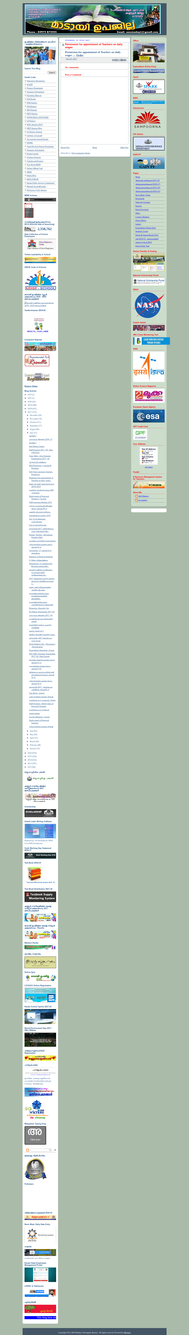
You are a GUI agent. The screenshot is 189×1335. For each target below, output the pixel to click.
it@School (31, 121)
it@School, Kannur (34, 132)
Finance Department (35, 88)
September (34, 426)
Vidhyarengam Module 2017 (40, 502)
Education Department (36, 81)
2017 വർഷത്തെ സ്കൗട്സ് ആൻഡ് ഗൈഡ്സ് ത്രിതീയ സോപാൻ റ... (41, 581)
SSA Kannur (31, 106)
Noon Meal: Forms (142, 195)
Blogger (127, 1332)
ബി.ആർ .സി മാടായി (34, 136)
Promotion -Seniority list (39, 608)
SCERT (30, 85)
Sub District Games (36, 446)
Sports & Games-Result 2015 (146, 235)
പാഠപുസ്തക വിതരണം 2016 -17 (40, 439)
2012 (30, 767)
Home (94, 147)
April (32, 738)
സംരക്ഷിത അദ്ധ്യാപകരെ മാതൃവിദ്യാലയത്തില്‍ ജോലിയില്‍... (39, 596)
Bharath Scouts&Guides (36, 186)
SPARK (30, 143)
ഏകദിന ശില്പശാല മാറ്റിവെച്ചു (39, 512)
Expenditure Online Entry (145, 228)
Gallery (138, 224)
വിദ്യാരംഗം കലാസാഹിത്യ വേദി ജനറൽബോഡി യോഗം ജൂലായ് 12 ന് (41, 674)
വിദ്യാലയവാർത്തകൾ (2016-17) (147, 184)
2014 (30, 760)
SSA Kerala (31, 99)
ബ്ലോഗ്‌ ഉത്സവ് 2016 (143, 242)
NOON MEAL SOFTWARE (38, 117)
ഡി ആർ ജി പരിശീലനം (37, 462)
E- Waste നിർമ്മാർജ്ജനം (38, 560)
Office (137, 213)
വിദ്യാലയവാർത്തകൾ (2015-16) (147, 188)
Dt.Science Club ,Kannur (37, 190)
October (33, 422)
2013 (30, 763)
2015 (30, 756)
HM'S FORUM (33, 179)
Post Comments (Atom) (81, 153)
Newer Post (65, 147)
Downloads (139, 199)
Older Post (124, 147)
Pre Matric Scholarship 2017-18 (41, 612)
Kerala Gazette (33, 154)
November (34, 419)
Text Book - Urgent (36, 693)
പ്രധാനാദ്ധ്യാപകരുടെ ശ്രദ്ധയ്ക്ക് (41, 697)
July (32, 433)
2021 (30, 398)
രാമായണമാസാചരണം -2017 (40, 516)
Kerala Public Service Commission (40, 183)
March (32, 741)
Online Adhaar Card (35, 168)
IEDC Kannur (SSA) (35, 125)
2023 (30, 395)
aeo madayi (143, 500)
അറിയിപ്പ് (32, 436)
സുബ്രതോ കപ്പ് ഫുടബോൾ (39, 710)
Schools (138, 206)
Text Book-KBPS (34, 165)
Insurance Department (35, 92)
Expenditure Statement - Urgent (41, 650)
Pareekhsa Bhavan (34, 96)
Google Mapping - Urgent (39, 717)
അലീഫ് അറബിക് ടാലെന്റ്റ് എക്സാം (42, 635)
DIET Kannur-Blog (34, 128)
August (33, 429)
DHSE (29, 172)
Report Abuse (31, 386)
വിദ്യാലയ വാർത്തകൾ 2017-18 (147, 180)
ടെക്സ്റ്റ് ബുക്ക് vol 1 (36, 631)
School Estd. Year (142, 246)
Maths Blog (31, 176)
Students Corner (141, 231)
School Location (142, 210)
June (32, 731)
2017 (30, 412)
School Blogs (140, 220)
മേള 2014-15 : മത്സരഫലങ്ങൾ (146, 239)
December (34, 415)
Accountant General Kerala (37, 139)
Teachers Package (34, 157)
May (32, 735)
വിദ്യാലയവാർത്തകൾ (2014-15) (147, 191)
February (33, 745)
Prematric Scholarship (35, 150)
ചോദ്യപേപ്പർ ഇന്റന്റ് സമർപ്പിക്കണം (42, 541)
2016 (30, 753)
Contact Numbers (142, 217)
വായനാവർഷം (34, 713)
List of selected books (38, 525)
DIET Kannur (32, 114)
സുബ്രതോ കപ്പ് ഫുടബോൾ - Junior (42, 700)
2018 (30, 409)
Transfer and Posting (35, 161)
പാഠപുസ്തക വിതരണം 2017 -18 (40, 615)
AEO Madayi (143, 496)
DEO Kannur (32, 110)
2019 (30, 405)
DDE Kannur (32, 103)
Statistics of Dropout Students (41, 557)
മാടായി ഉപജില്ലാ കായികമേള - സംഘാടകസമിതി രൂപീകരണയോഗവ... (41, 572)
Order (79, 55)
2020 (30, 402)
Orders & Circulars (142, 202)
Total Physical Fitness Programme (40, 146)
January (33, 749)
